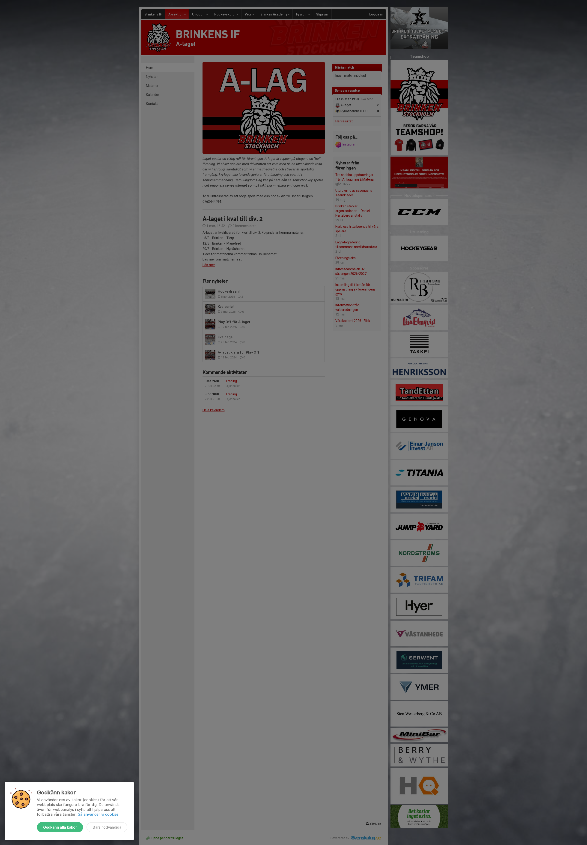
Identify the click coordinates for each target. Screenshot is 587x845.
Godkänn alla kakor (60, 827)
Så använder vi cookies (98, 814)
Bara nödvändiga (107, 827)
